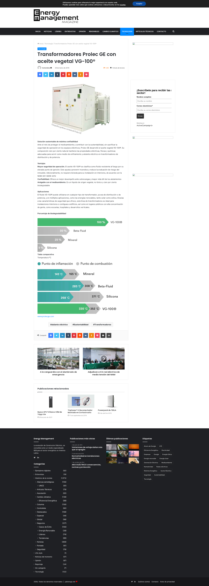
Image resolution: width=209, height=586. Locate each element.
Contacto (161, 31)
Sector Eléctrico (166, 471)
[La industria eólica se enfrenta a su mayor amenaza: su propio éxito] (134, 447)
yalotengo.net (70, 582)
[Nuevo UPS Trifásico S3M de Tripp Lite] (50, 402)
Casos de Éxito (45, 527)
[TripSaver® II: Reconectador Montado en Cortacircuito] (81, 401)
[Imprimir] (108, 335)
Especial (40, 516)
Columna (40, 504)
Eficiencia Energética (48, 500)
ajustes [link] (123, 5)
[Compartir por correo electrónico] (103, 335)
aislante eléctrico (60, 324)
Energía (156, 454)
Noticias (48, 31)
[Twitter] (45, 74)
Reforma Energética (150, 471)
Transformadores (102, 324)
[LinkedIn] (51, 74)
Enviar (140, 116)
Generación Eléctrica (151, 462)
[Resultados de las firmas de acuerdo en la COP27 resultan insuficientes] (123, 454)
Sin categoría (40, 568)
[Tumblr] (57, 74)
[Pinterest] (63, 74)
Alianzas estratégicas (45, 482)
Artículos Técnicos (144, 31)
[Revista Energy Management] (56, 16)
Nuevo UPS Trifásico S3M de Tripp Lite (49, 413)
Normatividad (148, 467)
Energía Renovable (47, 530)
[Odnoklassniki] (80, 74)
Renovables (94, 31)
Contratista (41, 508)
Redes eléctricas (162, 467)
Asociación (41, 493)
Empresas (147, 454)
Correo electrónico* (145, 106)
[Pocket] (86, 74)
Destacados (42, 512)
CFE (160, 446)
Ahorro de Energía (150, 446)
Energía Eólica (167, 454)
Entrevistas (70, 31)
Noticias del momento (43, 557)
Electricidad (166, 450)
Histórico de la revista (43, 478)
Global (39, 519)
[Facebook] (39, 74)
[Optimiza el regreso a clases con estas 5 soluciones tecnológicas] (134, 460)
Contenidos (46, 68)
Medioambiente (166, 462)
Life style (38, 553)
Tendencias (44, 538)
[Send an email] (51, 68)
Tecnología (127, 31)
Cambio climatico (110, 31)
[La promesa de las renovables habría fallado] (123, 447)
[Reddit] (69, 74)
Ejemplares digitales (43, 471)
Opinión (82, 31)
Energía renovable (150, 458)
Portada (40, 546)
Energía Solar (164, 458)
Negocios (41, 523)
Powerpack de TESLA (107, 410)
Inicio (38, 31)
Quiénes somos (144, 582)
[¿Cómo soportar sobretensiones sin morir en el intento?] (123, 460)
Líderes (58, 31)
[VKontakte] (74, 74)
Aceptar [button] (139, 4)
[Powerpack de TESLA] (111, 401)
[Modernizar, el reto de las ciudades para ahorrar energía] (111, 460)
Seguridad (41, 549)
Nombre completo (144, 97)
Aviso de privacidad (167, 582)
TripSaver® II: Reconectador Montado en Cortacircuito (80, 411)
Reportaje (39, 564)
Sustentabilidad (81, 324)
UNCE (41, 486)
